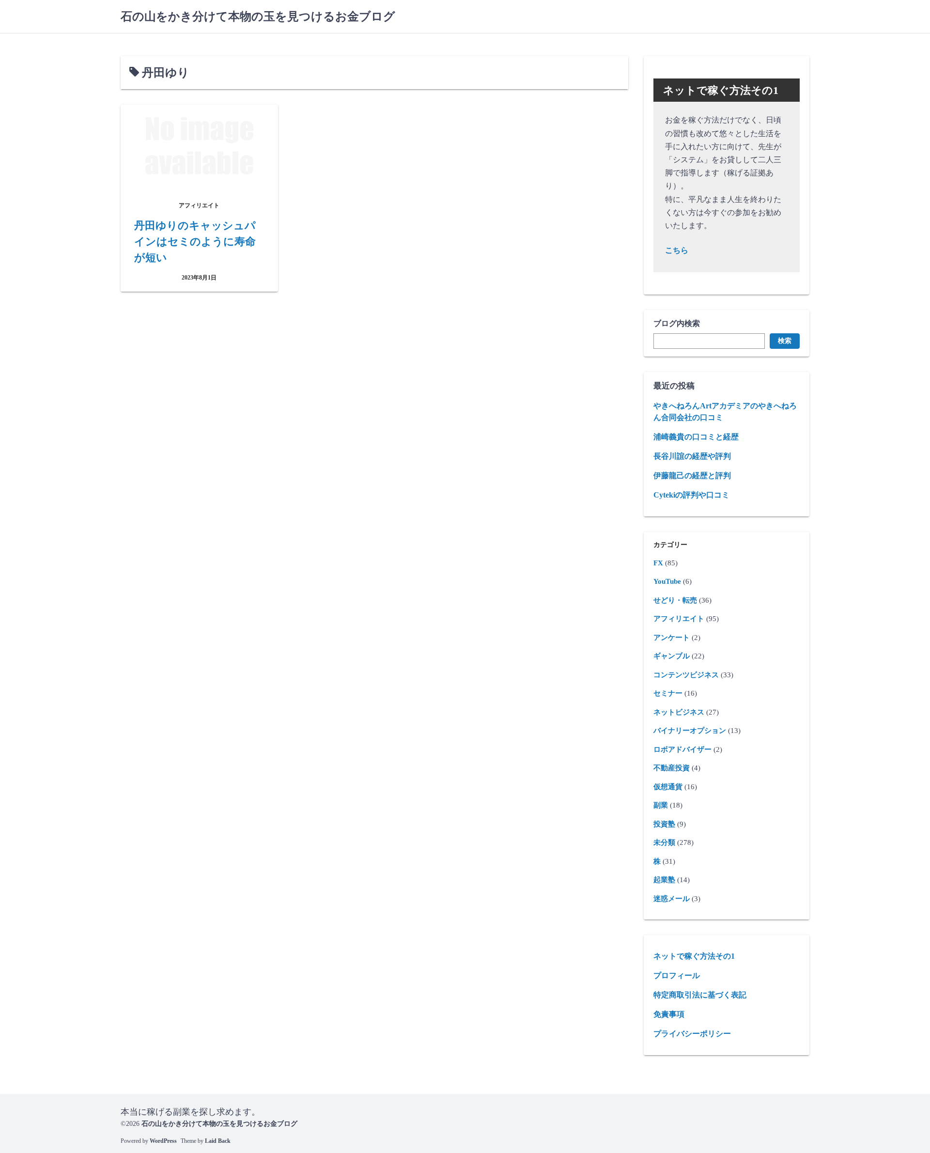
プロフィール (676, 975)
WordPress (163, 1140)
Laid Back (218, 1140)
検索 (784, 340)
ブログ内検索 (676, 323)
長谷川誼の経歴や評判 (692, 456)
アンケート (671, 637)
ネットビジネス (678, 712)
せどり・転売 (675, 600)
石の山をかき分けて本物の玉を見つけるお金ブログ (258, 16)
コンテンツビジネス (686, 675)
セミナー (667, 693)
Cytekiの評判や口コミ (691, 495)
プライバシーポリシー (692, 1033)
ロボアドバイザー (682, 749)
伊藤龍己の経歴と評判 (692, 475)
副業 (660, 805)
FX (658, 563)
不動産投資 (671, 768)
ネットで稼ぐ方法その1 (694, 956)
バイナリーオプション (689, 730)
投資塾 (664, 824)
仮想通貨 (667, 787)
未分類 (664, 842)
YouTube (667, 581)
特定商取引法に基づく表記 (699, 995)
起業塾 (664, 880)
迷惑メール (671, 899)
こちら (676, 250)
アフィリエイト (678, 619)
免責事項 (668, 1014)
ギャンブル (671, 656)
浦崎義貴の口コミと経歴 (696, 437)
